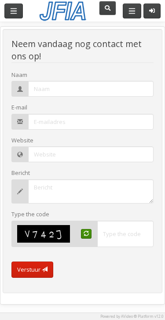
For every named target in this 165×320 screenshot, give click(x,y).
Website (22, 140)
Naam (19, 75)
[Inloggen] (152, 11)
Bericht (20, 173)
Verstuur (29, 269)
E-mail (19, 107)
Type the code (30, 214)
